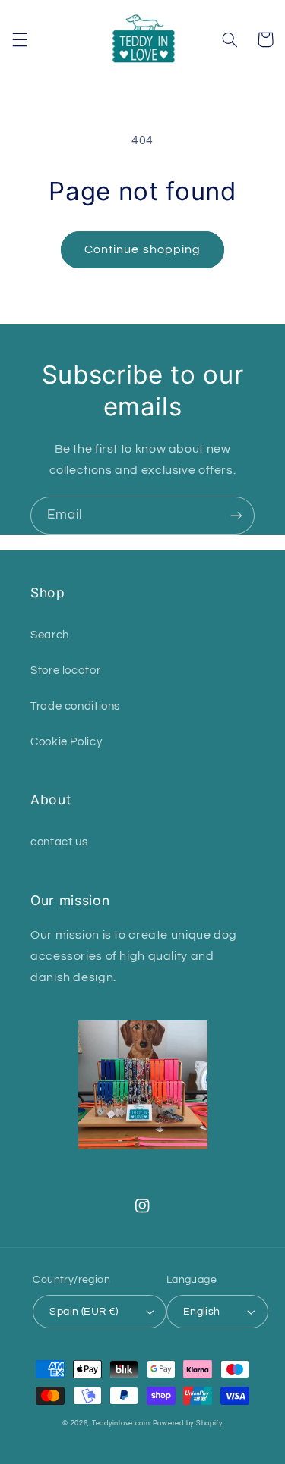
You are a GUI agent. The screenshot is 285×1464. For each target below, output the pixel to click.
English (201, 1311)
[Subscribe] (236, 515)
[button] (19, 39)
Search (49, 635)
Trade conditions (75, 706)
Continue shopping (142, 249)
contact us (58, 842)
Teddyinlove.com (122, 1423)
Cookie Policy (66, 742)
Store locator (65, 670)
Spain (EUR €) (83, 1311)
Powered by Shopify (188, 1423)
